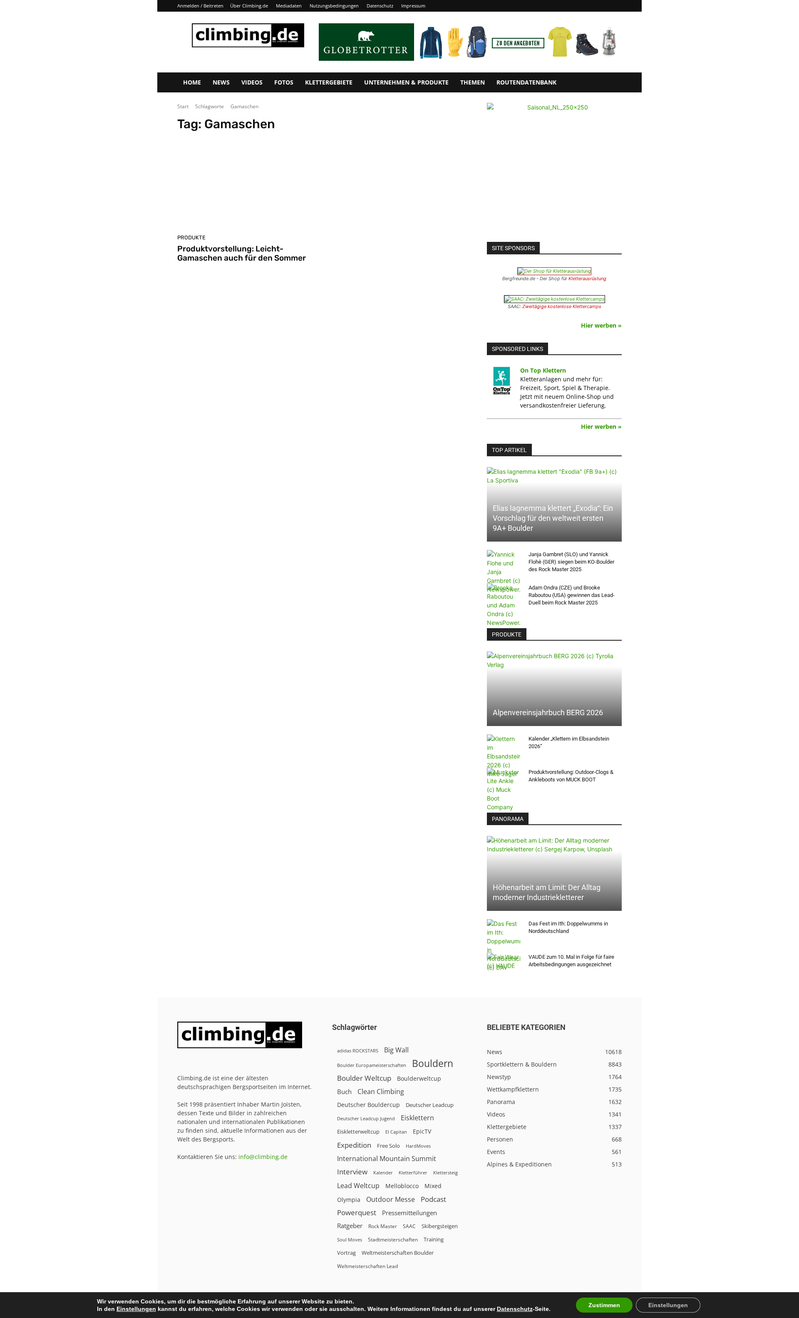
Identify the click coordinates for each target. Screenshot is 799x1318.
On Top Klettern (543, 370)
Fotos (283, 82)
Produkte (191, 237)
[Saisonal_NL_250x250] (554, 170)
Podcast (433, 1199)
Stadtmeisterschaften (393, 1239)
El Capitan (396, 1132)
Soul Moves (349, 1239)
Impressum (413, 5)
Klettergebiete (328, 82)
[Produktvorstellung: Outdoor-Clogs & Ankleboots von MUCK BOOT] (503, 789)
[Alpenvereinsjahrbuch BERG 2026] (554, 689)
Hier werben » (601, 325)
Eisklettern (417, 1118)
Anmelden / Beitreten (200, 5)
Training (434, 1239)
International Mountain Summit (386, 1158)
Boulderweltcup (419, 1078)
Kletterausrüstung (587, 278)
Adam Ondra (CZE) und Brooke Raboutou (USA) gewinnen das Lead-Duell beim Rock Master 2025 (572, 595)
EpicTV (422, 1131)
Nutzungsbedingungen (334, 5)
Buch (344, 1091)
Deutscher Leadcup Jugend (366, 1118)
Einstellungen (136, 1309)
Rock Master (382, 1226)
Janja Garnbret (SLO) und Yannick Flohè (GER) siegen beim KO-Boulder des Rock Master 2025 (571, 561)
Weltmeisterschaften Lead (367, 1266)
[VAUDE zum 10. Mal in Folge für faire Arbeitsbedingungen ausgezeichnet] (503, 964)
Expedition (354, 1145)
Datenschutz (380, 5)
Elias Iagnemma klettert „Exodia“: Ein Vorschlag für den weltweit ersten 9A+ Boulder (553, 518)
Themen (472, 82)
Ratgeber (349, 1225)
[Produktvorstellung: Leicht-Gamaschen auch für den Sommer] (247, 186)
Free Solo (388, 1145)
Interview (352, 1171)
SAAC (409, 1226)
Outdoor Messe (390, 1199)
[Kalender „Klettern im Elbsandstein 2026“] (503, 756)
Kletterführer (413, 1173)
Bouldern (432, 1063)
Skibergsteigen (440, 1226)
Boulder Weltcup (364, 1078)
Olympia (348, 1200)
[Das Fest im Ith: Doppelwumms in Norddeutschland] (503, 945)
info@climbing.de (263, 1157)
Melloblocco (402, 1186)
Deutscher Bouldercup (368, 1105)
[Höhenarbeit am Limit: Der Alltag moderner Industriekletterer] (554, 873)
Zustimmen (604, 1305)
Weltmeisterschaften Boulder (398, 1252)
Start (183, 106)
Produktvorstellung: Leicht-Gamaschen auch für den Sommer (241, 253)
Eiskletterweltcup (358, 1131)
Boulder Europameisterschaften (371, 1065)
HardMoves (418, 1146)
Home (192, 82)
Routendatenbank (526, 82)
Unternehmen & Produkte (406, 82)
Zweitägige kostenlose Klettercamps (561, 306)
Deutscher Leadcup (430, 1105)
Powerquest (356, 1212)
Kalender (383, 1172)
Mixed (433, 1186)
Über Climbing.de (249, 5)
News (221, 82)
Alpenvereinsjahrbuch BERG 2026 (548, 712)
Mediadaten (289, 5)
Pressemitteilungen (409, 1213)
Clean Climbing (380, 1091)
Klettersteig (445, 1172)
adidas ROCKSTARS (357, 1050)
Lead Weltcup (358, 1185)
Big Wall (396, 1050)
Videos (252, 82)
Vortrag (346, 1252)
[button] (612, 83)
